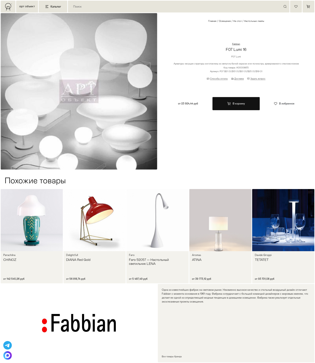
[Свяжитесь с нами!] (7, 345)
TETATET (262, 260)
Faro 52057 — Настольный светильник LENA (149, 262)
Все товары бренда (172, 356)
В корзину (239, 103)
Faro (132, 255)
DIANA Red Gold (78, 260)
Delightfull (72, 255)
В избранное (286, 103)
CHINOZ (9, 260)
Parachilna (9, 255)
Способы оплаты (219, 78)
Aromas (196, 255)
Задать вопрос (257, 78)
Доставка (239, 78)
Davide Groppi (263, 255)
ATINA (196, 260)
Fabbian (236, 43)
